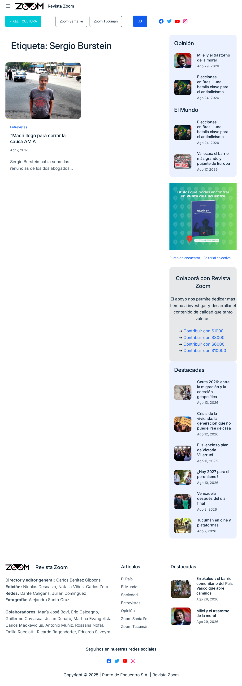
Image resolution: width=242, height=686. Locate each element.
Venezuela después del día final (211, 498)
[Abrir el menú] (8, 6)
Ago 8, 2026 (207, 509)
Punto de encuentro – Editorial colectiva (200, 258)
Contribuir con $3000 (204, 337)
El (177, 109)
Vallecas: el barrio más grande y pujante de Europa (213, 158)
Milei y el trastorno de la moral (213, 57)
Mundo (189, 109)
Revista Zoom (51, 567)
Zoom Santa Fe (71, 21)
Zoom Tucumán (106, 21)
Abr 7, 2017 (19, 150)
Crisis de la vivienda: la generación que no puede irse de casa (214, 420)
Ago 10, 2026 (207, 483)
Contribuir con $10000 (204, 350)
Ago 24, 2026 (208, 98)
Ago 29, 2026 (208, 66)
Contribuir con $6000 (204, 344)
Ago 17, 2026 (207, 169)
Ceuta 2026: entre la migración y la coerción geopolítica (213, 389)
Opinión (184, 43)
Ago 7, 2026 (206, 531)
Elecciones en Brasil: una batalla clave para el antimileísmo (212, 84)
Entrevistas (18, 127)
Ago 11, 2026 (207, 461)
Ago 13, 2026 (207, 402)
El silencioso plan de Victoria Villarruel (213, 450)
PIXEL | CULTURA (23, 21)
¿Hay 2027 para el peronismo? (213, 474)
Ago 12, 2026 (207, 434)
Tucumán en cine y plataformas (214, 522)
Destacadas (189, 369)
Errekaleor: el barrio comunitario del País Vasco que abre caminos (214, 585)
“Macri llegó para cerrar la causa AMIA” (38, 138)
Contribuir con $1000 (203, 330)
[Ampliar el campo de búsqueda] (140, 21)
